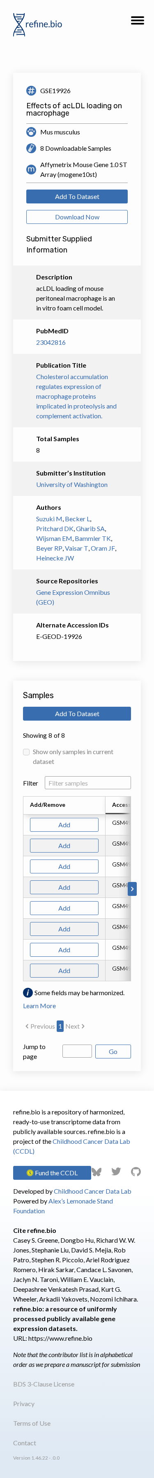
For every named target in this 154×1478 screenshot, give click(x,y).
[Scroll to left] (21, 889)
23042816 (51, 342)
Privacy (23, 1403)
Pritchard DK (55, 528)
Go (113, 1051)
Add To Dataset (77, 196)
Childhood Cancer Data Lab (92, 1191)
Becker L (77, 518)
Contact (24, 1443)
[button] (137, 22)
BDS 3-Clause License (43, 1384)
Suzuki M (49, 518)
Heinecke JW (55, 558)
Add (64, 824)
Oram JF (103, 548)
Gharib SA (90, 528)
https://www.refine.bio (60, 1338)
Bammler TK (93, 538)
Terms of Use (32, 1423)
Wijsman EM (54, 538)
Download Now (77, 217)
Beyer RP (49, 548)
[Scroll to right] (132, 889)
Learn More (39, 1005)
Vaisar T (76, 548)
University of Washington (72, 484)
